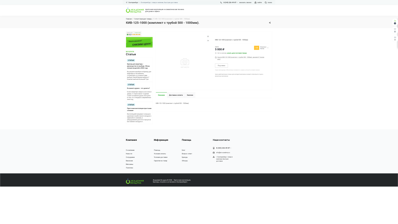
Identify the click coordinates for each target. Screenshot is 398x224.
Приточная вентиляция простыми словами (139, 109)
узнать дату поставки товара (237, 53)
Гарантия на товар (160, 161)
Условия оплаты (160, 154)
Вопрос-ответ (187, 154)
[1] (216, 36)
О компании (130, 150)
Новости (129, 154)
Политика (129, 168)
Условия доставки (160, 157)
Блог (183, 150)
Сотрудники (130, 157)
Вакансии (129, 161)
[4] (222, 36)
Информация (161, 140)
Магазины (129, 164)
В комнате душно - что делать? (138, 88)
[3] (220, 36)
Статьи (131, 60)
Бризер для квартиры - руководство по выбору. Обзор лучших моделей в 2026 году (138, 66)
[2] (218, 36)
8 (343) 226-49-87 (230, 2)
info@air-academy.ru (223, 152)
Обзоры (185, 161)
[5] (223, 36)
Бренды (185, 157)
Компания (131, 140)
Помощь (157, 150)
